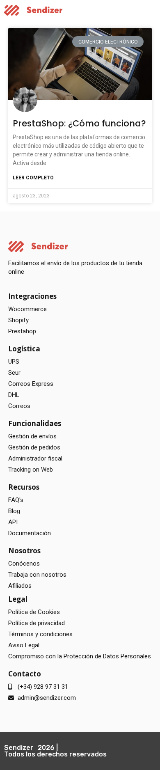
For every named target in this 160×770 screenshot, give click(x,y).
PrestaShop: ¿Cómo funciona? (79, 123)
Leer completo (33, 178)
